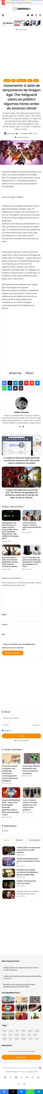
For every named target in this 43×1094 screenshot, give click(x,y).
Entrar (21, 736)
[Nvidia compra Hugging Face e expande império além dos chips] (8, 1016)
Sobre (24, 1039)
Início (19, 30)
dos (17, 1031)
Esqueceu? (35, 725)
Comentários (34, 840)
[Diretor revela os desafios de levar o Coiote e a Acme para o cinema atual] (8, 999)
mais (10, 1035)
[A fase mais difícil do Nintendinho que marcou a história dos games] (32, 758)
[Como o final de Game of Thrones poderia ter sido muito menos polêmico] (32, 792)
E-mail (5, 624)
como (11, 1031)
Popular (6, 840)
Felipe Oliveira (11, 133)
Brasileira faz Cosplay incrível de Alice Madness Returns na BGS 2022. (27, 872)
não (29, 1035)
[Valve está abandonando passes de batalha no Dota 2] (8, 862)
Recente (19, 840)
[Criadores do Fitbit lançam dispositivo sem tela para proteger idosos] (35, 1008)
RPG (29, 80)
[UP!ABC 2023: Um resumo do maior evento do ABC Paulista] (8, 850)
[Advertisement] (21, 55)
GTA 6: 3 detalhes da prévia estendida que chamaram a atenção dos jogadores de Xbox (31, 562)
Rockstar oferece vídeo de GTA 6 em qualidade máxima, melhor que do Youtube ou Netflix (10, 562)
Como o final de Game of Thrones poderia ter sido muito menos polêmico (30, 805)
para (35, 1035)
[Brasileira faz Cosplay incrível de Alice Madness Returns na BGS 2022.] (8, 873)
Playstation (21, 80)
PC (14, 80)
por (10, 1039)
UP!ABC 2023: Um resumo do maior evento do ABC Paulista (28, 850)
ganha (30, 1031)
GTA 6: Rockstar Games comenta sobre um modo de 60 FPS (31, 526)
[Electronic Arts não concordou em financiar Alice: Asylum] (8, 894)
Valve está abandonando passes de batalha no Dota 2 (28, 861)
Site (3, 634)
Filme (23, 1031)
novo (23, 1035)
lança (37, 1031)
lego (4, 1035)
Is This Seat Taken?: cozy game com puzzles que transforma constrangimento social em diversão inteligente (10, 773)
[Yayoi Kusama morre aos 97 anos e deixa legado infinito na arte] (21, 1016)
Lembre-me (7, 730)
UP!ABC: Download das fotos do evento (26, 882)
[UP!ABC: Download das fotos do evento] (8, 884)
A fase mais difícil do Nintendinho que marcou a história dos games (31, 770)
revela (17, 1039)
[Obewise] (21, 9)
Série (30, 1039)
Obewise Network (12, 1072)
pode (4, 1039)
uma (36, 1039)
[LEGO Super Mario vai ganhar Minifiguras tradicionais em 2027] (35, 1016)
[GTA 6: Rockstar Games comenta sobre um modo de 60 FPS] (31, 515)
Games (24, 30)
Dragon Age (15, 373)
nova (16, 1035)
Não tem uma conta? (21, 740)
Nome (4, 614)
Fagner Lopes (32, 1072)
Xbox (36, 80)
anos (4, 1031)
